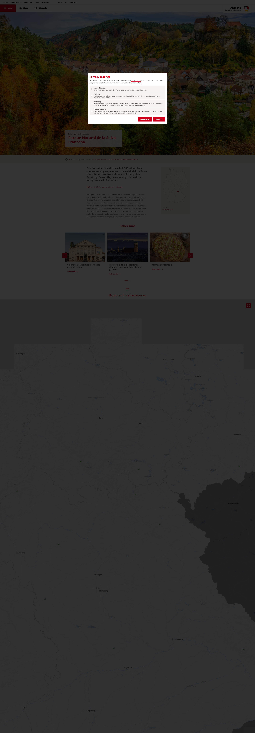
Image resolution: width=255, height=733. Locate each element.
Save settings (145, 119)
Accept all (159, 119)
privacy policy (136, 83)
